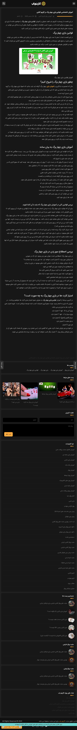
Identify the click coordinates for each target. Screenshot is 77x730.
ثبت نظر (8, 434)
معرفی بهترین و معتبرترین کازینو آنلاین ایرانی (61, 704)
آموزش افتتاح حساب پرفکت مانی (65, 450)
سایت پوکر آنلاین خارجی (67, 547)
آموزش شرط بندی (69, 486)
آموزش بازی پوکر (64, 358)
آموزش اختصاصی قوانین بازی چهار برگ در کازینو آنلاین (55, 12)
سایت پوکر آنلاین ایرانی (67, 542)
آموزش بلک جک (69, 465)
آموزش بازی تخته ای (68, 455)
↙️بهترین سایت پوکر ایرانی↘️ (11, 727)
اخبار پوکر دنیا (70, 496)
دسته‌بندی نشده (69, 537)
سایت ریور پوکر (70, 698)
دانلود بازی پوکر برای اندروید (66, 527)
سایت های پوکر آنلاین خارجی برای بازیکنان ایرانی (53, 603)
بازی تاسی (71, 501)
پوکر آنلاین (71, 713)
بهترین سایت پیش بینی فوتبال (65, 707)
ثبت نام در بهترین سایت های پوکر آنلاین (63, 522)
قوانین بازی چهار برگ (32, 370)
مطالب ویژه (71, 583)
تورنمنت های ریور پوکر (68, 701)
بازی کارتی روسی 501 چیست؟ (58, 627)
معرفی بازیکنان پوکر (69, 588)
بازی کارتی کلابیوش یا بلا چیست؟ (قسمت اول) (53, 635)
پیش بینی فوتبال (69, 516)
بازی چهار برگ (44, 370)
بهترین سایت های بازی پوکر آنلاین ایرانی (63, 710)
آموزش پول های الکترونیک (66, 480)
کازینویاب (71, 358)
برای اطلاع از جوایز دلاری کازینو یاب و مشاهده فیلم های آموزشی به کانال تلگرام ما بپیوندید (38, 724)
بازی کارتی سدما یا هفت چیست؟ (57, 619)
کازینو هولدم (71, 578)
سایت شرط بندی (69, 558)
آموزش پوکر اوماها (69, 475)
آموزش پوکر (48, 16)
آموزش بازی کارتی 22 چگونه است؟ (57, 611)
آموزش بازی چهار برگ (56, 370)
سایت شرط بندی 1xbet (67, 563)
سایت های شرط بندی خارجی (66, 568)
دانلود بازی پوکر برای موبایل (66, 532)
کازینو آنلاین (42, 16)
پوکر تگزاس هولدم (69, 506)
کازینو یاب (39, 3)
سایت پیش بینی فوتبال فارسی (66, 552)
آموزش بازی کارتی (69, 460)
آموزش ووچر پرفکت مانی (67, 491)
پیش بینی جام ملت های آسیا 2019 (64, 511)
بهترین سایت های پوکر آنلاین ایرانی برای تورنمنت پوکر (52, 660)
